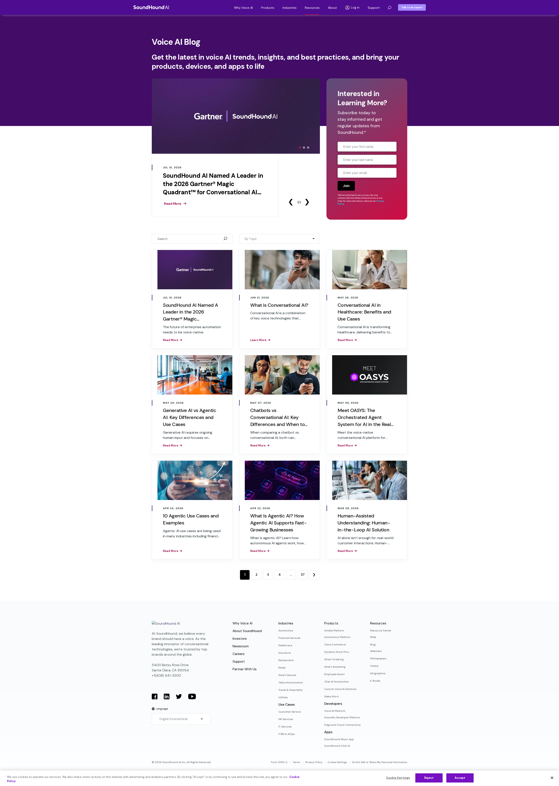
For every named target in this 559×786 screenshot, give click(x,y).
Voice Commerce (335, 644)
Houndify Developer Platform (342, 717)
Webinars (376, 651)
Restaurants (286, 660)
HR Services (285, 719)
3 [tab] (308, 148)
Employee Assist (334, 674)
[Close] (552, 778)
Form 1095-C (279, 762)
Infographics (378, 673)
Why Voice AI (243, 8)
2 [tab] (304, 148)
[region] (279, 778)
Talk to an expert (412, 7)
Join (346, 186)
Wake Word (331, 696)
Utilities (283, 697)
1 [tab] (300, 148)
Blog (373, 644)
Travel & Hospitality (290, 690)
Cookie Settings (337, 762)
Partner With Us (245, 669)
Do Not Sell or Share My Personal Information (379, 762)
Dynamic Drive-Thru (336, 652)
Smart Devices (287, 675)
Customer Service (289, 712)
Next (307, 202)
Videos (374, 666)
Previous (290, 202)
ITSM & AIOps (286, 734)
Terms (296, 762)
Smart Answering (334, 667)
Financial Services (289, 638)
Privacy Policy (314, 762)
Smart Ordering (334, 659)
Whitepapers (378, 658)
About (332, 8)
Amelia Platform (334, 630)
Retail (282, 667)
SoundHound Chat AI (337, 746)
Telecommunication (290, 682)
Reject (429, 778)
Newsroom (241, 646)
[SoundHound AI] (151, 7)
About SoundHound (247, 631)
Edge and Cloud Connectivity (342, 725)
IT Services (285, 726)
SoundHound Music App (339, 739)
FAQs (373, 637)
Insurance (284, 653)
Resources (312, 8)
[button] (389, 7)
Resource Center (380, 630)
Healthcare (285, 645)
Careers (239, 654)
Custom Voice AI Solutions (340, 689)
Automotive (285, 630)
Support (374, 8)
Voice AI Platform (334, 711)
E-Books (375, 681)
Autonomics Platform (337, 637)
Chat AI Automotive (336, 681)
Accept (460, 778)
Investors (240, 639)
